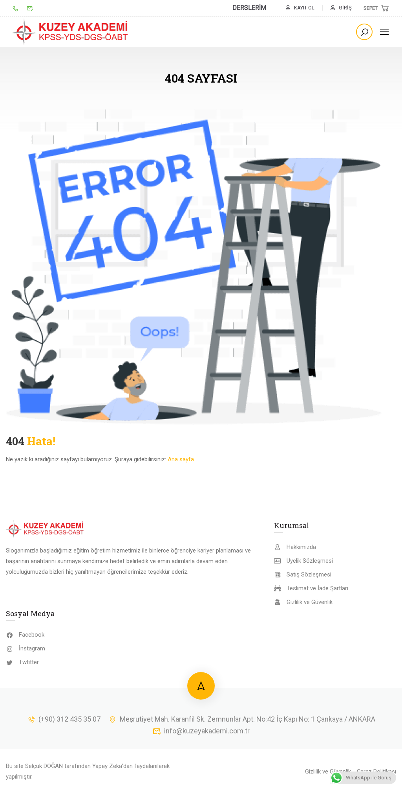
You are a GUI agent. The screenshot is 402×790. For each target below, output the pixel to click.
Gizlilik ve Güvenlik (310, 602)
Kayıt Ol (304, 8)
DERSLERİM (249, 7)
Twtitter (29, 662)
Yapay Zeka (107, 766)
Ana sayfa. (181, 459)
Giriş (345, 8)
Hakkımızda (301, 547)
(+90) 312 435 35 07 (69, 719)
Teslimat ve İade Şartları (317, 588)
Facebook (31, 634)
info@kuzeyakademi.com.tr (207, 731)
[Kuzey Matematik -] (71, 31)
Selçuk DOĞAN (44, 766)
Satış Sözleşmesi (309, 574)
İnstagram (32, 648)
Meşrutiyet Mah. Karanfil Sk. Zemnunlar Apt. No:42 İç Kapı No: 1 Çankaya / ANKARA (247, 719)
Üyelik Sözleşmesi (310, 560)
